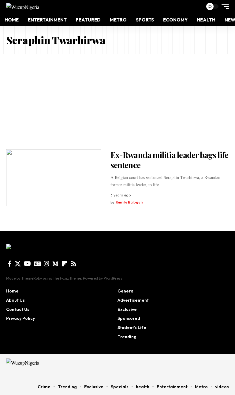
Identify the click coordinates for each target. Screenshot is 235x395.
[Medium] (55, 263)
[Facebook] (9, 263)
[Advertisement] (117, 100)
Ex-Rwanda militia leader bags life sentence (169, 159)
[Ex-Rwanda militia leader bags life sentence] (53, 178)
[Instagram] (46, 263)
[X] (17, 263)
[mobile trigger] (223, 6)
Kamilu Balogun (129, 202)
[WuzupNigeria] (22, 6)
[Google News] (37, 263)
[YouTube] (27, 263)
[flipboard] (64, 263)
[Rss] (73, 263)
